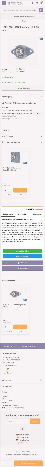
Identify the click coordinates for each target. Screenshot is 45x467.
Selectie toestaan (22, 256)
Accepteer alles (22, 251)
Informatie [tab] (37, 214)
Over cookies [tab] (22, 214)
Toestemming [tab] (8, 214)
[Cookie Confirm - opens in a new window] (34, 209)
